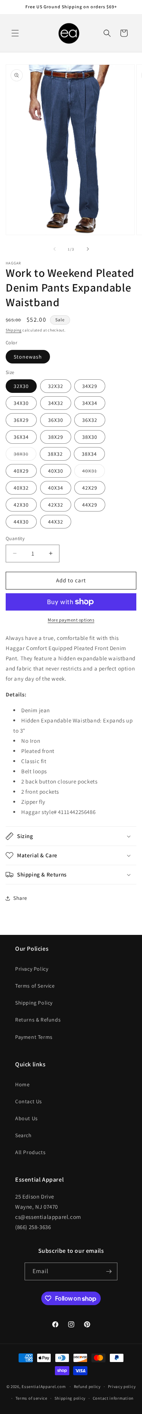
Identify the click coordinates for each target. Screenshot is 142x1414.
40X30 (55, 470)
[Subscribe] (108, 1271)
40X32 (21, 487)
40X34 (55, 487)
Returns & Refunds (38, 1019)
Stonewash (28, 356)
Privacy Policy (31, 968)
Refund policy (87, 1386)
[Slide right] (88, 249)
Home (22, 1084)
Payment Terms (34, 1037)
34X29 (89, 386)
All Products (30, 1152)
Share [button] (20, 898)
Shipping (14, 330)
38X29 (55, 437)
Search (23, 1135)
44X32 (55, 521)
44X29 (89, 504)
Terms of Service (35, 985)
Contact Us (28, 1101)
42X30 (21, 504)
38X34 (89, 453)
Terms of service (31, 1398)
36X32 (89, 420)
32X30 (21, 386)
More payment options (71, 620)
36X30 (55, 420)
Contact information (113, 1398)
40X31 (93, 472)
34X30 (21, 403)
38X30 (89, 437)
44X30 (21, 521)
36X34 (21, 437)
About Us (26, 1118)
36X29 (21, 420)
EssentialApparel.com (44, 1386)
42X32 (55, 504)
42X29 (89, 487)
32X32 (55, 386)
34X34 (89, 403)
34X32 (55, 403)
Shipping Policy (34, 1002)
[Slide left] (54, 249)
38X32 (55, 453)
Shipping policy (70, 1398)
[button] (15, 33)
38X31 (25, 455)
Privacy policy (122, 1386)
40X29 (21, 470)
